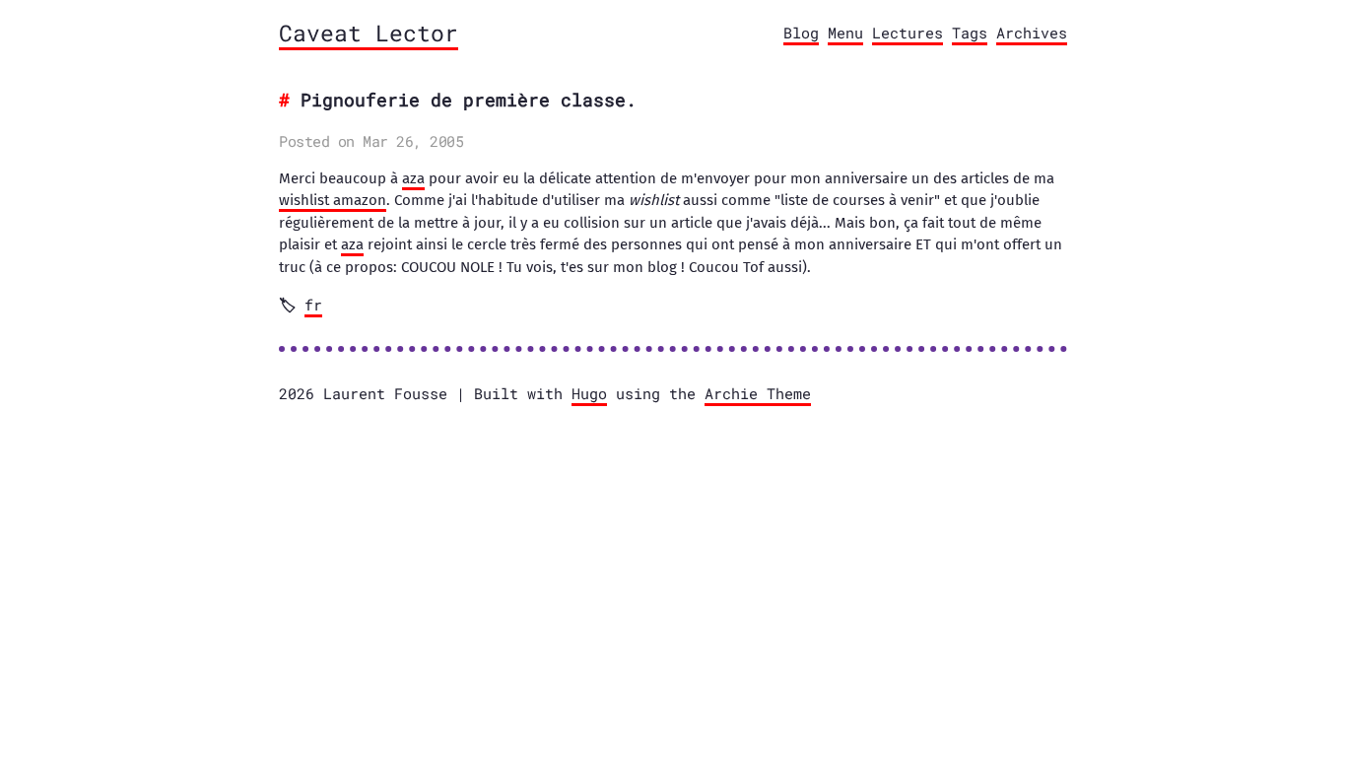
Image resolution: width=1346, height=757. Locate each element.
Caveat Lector (368, 32)
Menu (845, 32)
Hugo (589, 393)
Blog (801, 32)
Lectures (907, 32)
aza (413, 178)
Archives (1031, 32)
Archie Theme (758, 393)
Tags (969, 32)
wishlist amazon (332, 200)
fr (313, 304)
